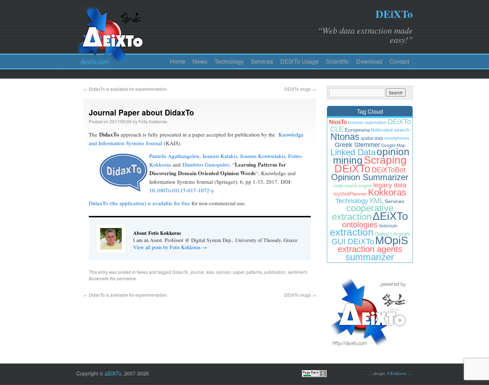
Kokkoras (387, 192)
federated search (390, 130)
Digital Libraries (392, 234)
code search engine (353, 185)
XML (376, 200)
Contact (399, 61)
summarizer (369, 257)
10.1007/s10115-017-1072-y (181, 190)
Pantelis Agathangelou (174, 155)
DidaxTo (180, 272)
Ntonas (344, 136)
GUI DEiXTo (352, 241)
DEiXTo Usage (299, 61)
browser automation (367, 122)
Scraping (385, 160)
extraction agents (370, 249)
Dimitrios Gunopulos (206, 164)
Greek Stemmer (357, 144)
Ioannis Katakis (220, 155)
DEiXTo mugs (300, 89)
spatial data (371, 138)
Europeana (357, 130)
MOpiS (391, 240)
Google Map (393, 145)
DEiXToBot (389, 170)
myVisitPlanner (350, 194)
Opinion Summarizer (369, 177)
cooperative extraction (363, 212)
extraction (352, 232)
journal (197, 272)
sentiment (297, 272)
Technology (229, 61)
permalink (126, 278)
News (200, 61)
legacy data (389, 185)
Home (177, 61)
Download (369, 61)
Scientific (337, 61)
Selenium (388, 225)
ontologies (360, 224)
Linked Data (353, 152)
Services (262, 61)
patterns (254, 272)
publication (275, 272)
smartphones (397, 138)
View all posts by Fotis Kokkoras (170, 247)
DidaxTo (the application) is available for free (139, 203)
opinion (223, 272)
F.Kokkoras (397, 373)
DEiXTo (394, 13)
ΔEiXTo (390, 216)
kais (210, 272)
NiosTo (338, 122)
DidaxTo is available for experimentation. (125, 89)
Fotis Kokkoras (153, 121)
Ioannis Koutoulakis (262, 155)
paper (238, 272)
